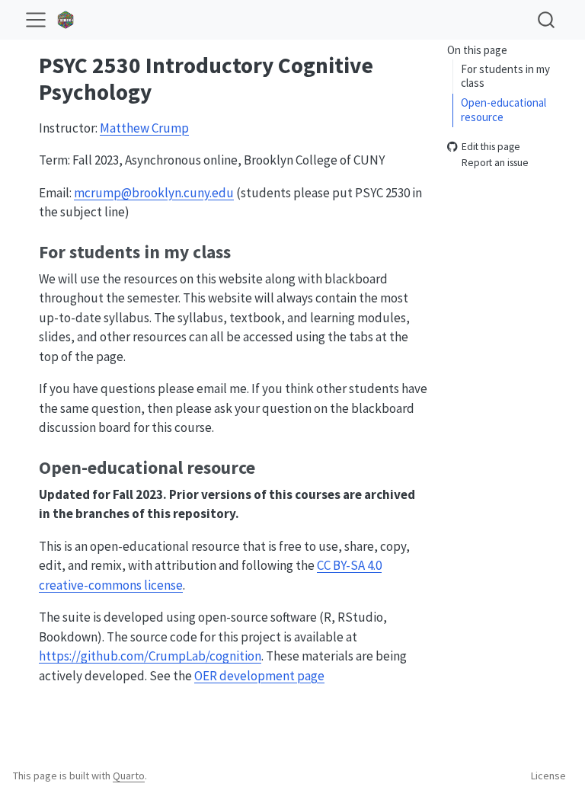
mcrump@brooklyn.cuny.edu (154, 192)
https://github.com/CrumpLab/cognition (150, 656)
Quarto (129, 775)
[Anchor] (243, 250)
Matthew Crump (144, 128)
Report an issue (495, 162)
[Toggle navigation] (36, 20)
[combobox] (547, 19)
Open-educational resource (503, 109)
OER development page (259, 675)
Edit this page (491, 147)
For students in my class (505, 76)
